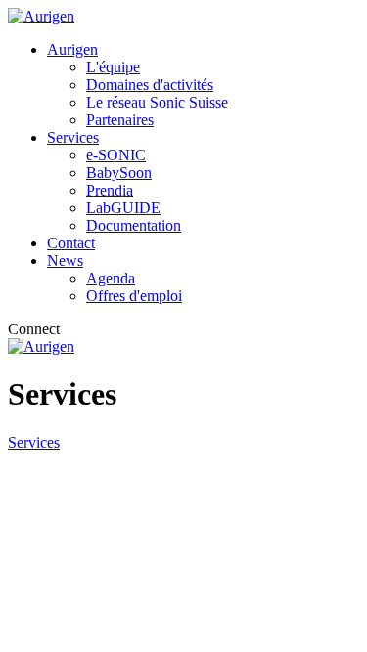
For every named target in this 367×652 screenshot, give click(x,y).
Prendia (109, 190)
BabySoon (119, 172)
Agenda (110, 278)
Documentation (133, 225)
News (65, 260)
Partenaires (120, 119)
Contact (71, 243)
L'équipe (113, 67)
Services (73, 137)
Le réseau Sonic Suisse (157, 102)
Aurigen (72, 49)
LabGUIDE (123, 207)
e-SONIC (116, 155)
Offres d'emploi (134, 295)
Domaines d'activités (149, 84)
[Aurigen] (41, 16)
